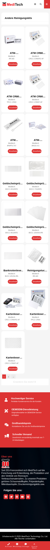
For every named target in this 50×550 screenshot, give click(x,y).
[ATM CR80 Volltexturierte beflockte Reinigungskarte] (37, 82)
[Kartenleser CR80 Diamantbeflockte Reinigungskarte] (13, 302)
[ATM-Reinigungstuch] (13, 38)
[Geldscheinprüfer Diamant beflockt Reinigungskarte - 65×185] (13, 169)
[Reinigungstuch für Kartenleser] (37, 256)
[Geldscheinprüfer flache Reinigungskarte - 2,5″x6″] (37, 212)
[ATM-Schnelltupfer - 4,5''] (37, 125)
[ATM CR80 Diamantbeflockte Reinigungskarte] (37, 38)
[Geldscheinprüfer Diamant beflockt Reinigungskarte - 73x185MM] (37, 169)
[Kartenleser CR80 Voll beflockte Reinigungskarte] (13, 343)
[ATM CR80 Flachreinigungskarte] (13, 82)
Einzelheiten (13, 64)
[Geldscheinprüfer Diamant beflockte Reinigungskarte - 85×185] (13, 212)
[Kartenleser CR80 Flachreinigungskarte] (37, 299)
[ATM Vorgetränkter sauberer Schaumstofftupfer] (13, 125)
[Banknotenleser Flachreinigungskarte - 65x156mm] (13, 256)
